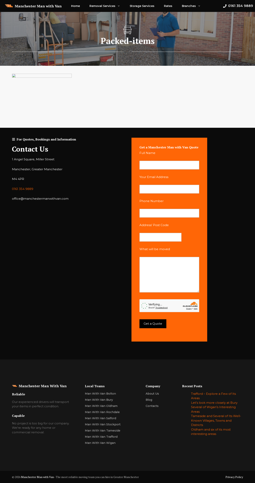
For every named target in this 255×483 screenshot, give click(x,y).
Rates (168, 6)
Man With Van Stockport (103, 424)
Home (75, 6)
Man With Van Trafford (101, 436)
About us (152, 393)
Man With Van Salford (100, 418)
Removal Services (102, 6)
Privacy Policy (234, 477)
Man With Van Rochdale (102, 412)
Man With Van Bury (99, 400)
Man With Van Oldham (101, 406)
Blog (149, 400)
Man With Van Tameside (102, 430)
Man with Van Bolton (100, 393)
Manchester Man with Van (38, 6)
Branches (189, 6)
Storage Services (142, 6)
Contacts (152, 406)
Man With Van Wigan (100, 443)
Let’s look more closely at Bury (214, 403)
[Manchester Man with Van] (9, 6)
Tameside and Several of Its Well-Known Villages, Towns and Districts (216, 420)
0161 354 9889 (22, 189)
